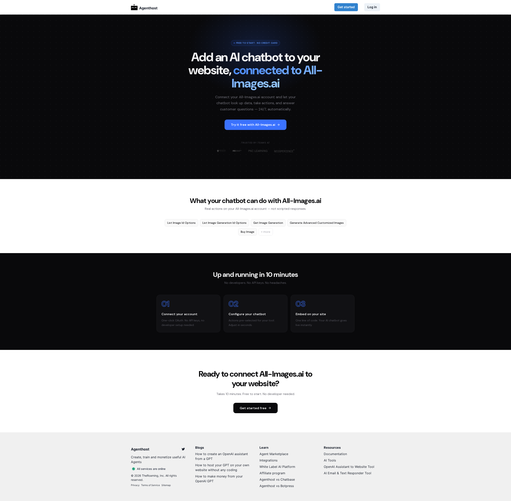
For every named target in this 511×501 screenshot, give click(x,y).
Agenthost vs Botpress (276, 486)
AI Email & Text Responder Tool (347, 473)
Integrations (268, 460)
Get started (346, 7)
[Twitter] (183, 449)
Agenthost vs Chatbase (277, 479)
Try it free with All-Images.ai (253, 125)
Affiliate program (272, 473)
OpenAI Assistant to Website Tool (349, 467)
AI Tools (330, 460)
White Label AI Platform (277, 467)
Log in (372, 7)
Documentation (335, 454)
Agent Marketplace (273, 454)
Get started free (253, 408)
